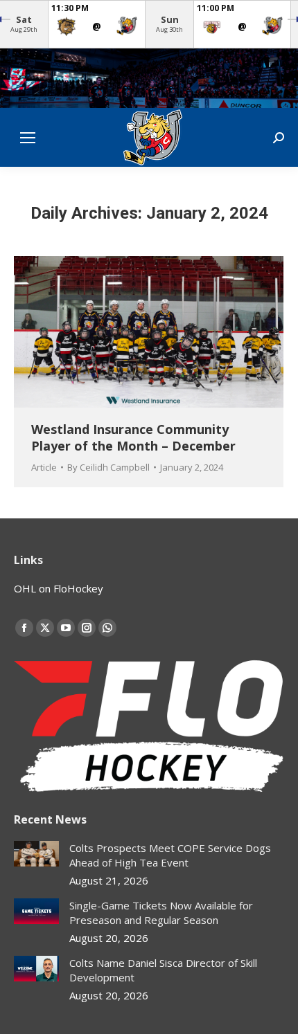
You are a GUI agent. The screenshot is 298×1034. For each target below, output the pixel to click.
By (108, 467)
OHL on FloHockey (58, 588)
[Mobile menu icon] (28, 138)
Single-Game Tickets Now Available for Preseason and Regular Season (161, 912)
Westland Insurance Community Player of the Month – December (133, 437)
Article (44, 467)
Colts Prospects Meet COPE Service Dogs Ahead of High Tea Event (170, 855)
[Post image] (36, 854)
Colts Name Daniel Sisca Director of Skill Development (163, 970)
